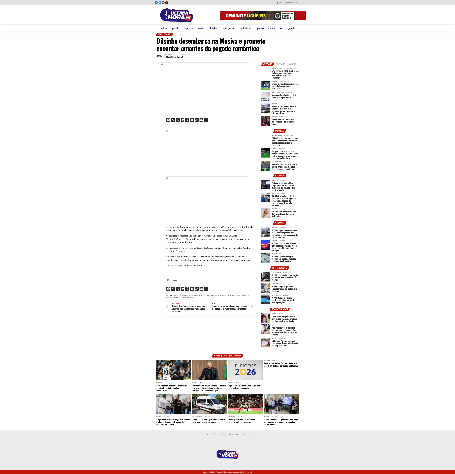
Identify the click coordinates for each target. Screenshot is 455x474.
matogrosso (236, 296)
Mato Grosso (228, 28)
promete (178, 298)
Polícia (175, 28)
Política (164, 28)
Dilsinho (215, 296)
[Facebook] (156, 2)
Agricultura (245, 28)
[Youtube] (163, 2)
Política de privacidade (228, 434)
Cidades (213, 28)
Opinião (260, 28)
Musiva (246, 296)
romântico (188, 298)
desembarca (195, 296)
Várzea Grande (287, 28)
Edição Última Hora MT (174, 57)
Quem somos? (209, 434)
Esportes (188, 28)
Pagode (170, 298)
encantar (225, 296)
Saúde (201, 28)
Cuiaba (271, 28)
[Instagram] (166, 2)
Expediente (247, 434)
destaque (206, 296)
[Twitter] (159, 2)
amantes (184, 296)
